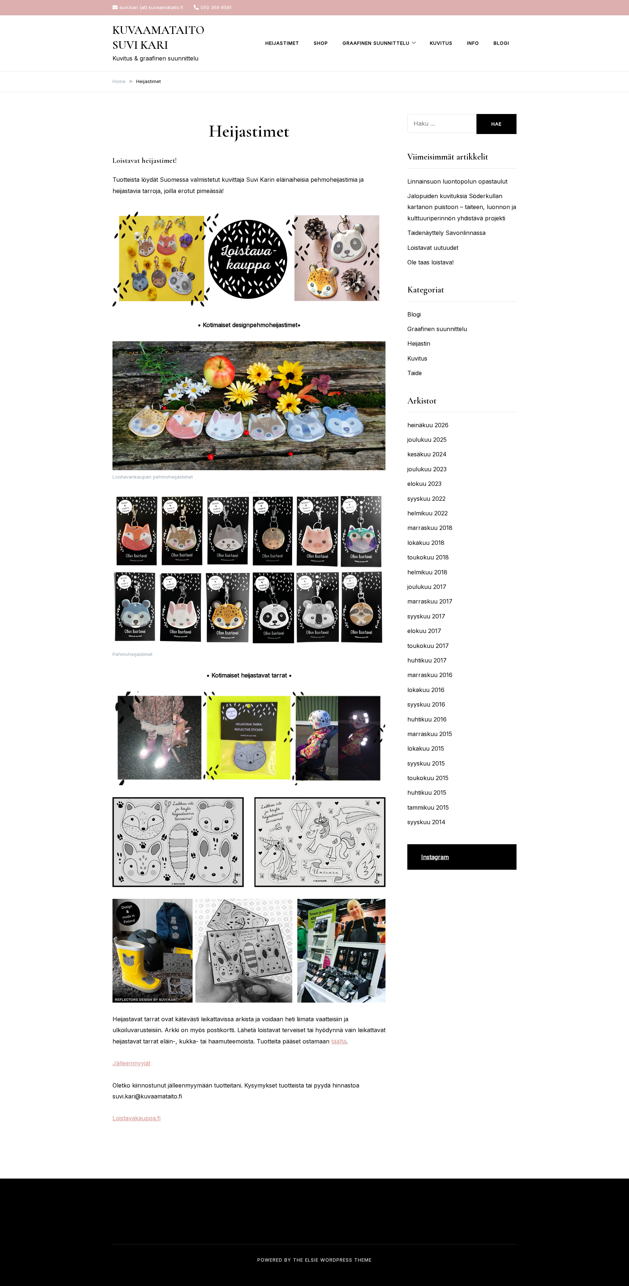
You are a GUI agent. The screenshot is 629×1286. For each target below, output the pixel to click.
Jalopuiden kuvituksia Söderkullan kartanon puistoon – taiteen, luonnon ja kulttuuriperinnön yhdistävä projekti (461, 207)
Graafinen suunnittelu (376, 43)
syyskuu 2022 (426, 498)
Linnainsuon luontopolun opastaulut (457, 181)
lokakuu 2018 (425, 542)
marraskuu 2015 (429, 734)
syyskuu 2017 (426, 616)
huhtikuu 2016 (427, 719)
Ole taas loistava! (430, 262)
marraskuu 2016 (429, 675)
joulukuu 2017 (426, 586)
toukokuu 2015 (427, 778)
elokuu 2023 (424, 483)
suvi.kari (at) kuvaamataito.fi (151, 7)
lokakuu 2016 (425, 689)
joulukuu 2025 (427, 439)
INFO (473, 43)
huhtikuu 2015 (426, 792)
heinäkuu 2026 (427, 425)
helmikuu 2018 (427, 572)
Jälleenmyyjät (131, 1063)
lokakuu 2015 (425, 748)
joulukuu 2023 (427, 469)
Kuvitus (441, 43)
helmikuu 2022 (427, 513)
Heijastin (418, 343)
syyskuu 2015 (426, 763)
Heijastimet (282, 43)
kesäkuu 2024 (427, 454)
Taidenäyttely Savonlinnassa (446, 232)
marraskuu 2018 (429, 527)
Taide (414, 373)
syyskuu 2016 (426, 704)
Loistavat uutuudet (432, 247)
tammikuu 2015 (428, 807)
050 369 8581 (216, 7)
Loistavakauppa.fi (136, 1118)
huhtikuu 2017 (427, 660)
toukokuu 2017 (428, 645)
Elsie (312, 1260)
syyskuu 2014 (426, 822)
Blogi (501, 43)
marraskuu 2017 (429, 601)
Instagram (435, 857)
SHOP (321, 43)
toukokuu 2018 (428, 557)
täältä (338, 1041)
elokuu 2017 (424, 630)
